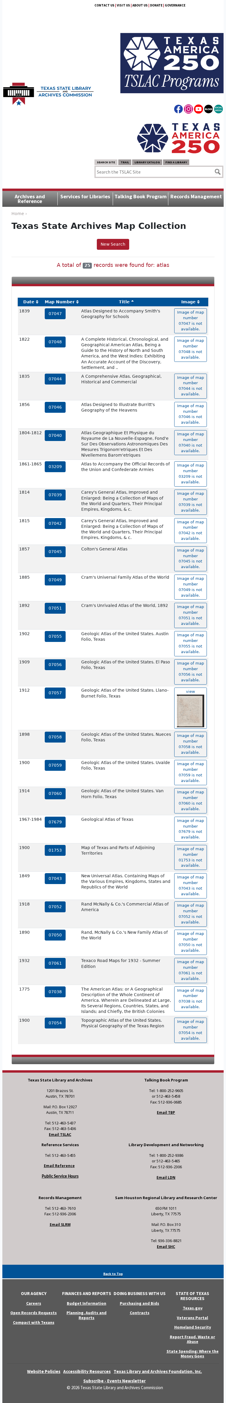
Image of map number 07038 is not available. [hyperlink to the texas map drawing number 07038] (190, 998)
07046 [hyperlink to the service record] (55, 407)
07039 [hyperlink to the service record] (55, 494)
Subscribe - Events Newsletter (114, 1381)
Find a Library (176, 162)
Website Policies (43, 1371)
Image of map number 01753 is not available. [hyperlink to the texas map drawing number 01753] (190, 857)
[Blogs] (208, 110)
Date (28, 301)
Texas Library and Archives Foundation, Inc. (158, 1371)
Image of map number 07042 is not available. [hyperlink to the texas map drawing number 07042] (190, 530)
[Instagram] (188, 110)
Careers (33, 1303)
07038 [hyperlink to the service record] (55, 991)
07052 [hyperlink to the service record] (55, 906)
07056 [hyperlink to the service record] (55, 664)
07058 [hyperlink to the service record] (55, 737)
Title (124, 301)
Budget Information (86, 1303)
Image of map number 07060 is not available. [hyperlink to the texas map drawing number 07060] (190, 800)
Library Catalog (147, 162)
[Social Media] (218, 110)
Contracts (139, 1312)
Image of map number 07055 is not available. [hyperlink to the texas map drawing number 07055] (190, 643)
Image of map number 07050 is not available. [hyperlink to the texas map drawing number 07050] (190, 942)
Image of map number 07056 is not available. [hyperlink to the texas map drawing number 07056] (190, 671)
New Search (113, 244)
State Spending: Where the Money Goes (193, 1354)
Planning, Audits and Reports (87, 1315)
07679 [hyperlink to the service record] (55, 822)
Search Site (106, 162)
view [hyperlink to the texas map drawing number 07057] (190, 691)
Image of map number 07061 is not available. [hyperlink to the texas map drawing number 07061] (190, 970)
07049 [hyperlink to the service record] (55, 579)
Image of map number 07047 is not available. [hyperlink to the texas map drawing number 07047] (190, 320)
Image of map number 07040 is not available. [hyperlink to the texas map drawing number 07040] (190, 442)
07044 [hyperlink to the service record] (55, 379)
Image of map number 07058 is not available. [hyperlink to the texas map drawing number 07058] (190, 744)
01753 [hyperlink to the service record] (55, 850)
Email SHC (166, 1246)
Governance (175, 5)
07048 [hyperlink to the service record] (55, 341)
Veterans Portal (192, 1317)
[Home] (48, 91)
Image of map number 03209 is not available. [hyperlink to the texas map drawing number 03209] (190, 473)
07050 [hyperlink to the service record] (55, 935)
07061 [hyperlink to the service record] (55, 963)
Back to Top (113, 1273)
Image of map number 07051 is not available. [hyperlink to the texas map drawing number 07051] (190, 615)
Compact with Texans (33, 1322)
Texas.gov (192, 1308)
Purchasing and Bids (139, 1303)
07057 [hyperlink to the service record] (55, 692)
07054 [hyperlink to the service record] (55, 1023)
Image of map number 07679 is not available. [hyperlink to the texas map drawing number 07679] (190, 829)
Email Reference (59, 1165)
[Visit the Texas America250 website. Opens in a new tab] (178, 138)
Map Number (60, 301)
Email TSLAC (60, 1134)
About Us (140, 5)
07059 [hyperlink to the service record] (55, 765)
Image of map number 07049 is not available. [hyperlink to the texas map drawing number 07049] (190, 587)
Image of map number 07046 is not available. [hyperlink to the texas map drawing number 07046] (190, 414)
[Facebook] (178, 110)
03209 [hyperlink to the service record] (55, 466)
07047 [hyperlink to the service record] (55, 313)
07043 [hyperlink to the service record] (55, 878)
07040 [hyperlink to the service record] (55, 435)
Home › (19, 213)
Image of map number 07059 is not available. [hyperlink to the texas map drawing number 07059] (190, 772)
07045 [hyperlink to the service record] (55, 551)
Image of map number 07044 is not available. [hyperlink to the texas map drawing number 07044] (190, 386)
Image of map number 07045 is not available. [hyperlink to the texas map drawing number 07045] (190, 558)
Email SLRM (60, 1224)
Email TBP (166, 1112)
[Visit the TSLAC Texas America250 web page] (172, 56)
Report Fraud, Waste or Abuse (192, 1339)
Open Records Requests (33, 1312)
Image (188, 301)
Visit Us (123, 5)
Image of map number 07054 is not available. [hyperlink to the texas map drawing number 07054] (190, 1030)
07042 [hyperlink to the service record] (55, 523)
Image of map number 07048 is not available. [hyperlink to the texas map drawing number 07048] (190, 349)
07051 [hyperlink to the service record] (55, 608)
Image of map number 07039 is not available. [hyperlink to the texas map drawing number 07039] (190, 501)
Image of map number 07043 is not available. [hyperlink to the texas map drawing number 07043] (190, 885)
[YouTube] (198, 110)
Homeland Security (192, 1327)
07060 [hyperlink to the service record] (55, 793)
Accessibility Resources (87, 1371)
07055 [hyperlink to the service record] (55, 636)
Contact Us (104, 5)
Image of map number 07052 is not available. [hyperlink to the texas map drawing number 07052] (190, 913)
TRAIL (125, 162)
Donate (156, 5)
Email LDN (166, 1177)
